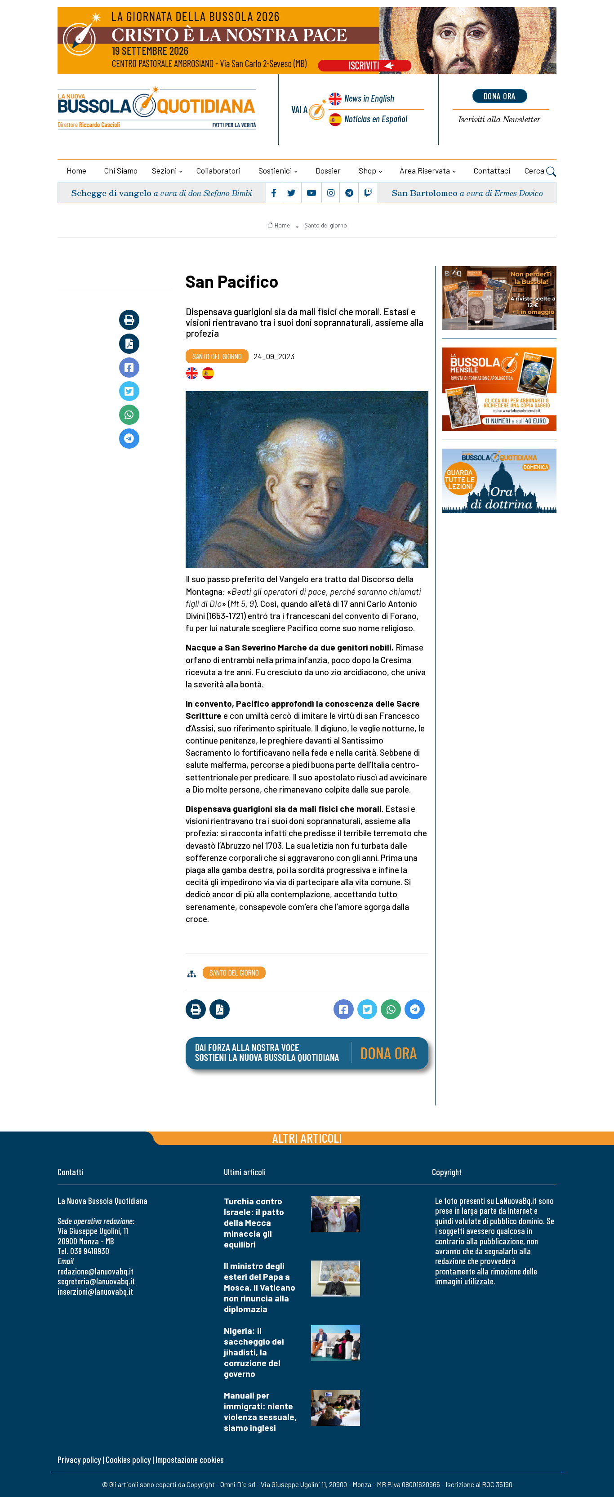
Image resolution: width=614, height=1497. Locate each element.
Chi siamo (121, 170)
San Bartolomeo (425, 192)
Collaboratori (218, 170)
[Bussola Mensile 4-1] (499, 298)
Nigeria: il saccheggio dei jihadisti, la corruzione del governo (254, 1352)
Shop (367, 170)
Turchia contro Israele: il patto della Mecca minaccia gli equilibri (254, 1222)
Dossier (328, 170)
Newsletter (499, 119)
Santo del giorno (325, 225)
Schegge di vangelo (111, 192)
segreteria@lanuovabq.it (96, 1281)
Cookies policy (128, 1459)
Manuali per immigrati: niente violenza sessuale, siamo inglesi (260, 1411)
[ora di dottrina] (499, 480)
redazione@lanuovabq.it (95, 1271)
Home (76, 170)
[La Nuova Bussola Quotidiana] (158, 109)
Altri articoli (307, 1137)
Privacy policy (79, 1459)
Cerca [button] (535, 170)
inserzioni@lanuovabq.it (95, 1291)
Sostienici (275, 170)
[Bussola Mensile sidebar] (499, 389)
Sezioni (164, 170)
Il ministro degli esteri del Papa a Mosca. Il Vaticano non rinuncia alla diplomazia (259, 1287)
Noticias (375, 118)
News (369, 97)
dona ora (500, 95)
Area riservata (425, 170)
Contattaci (492, 170)
